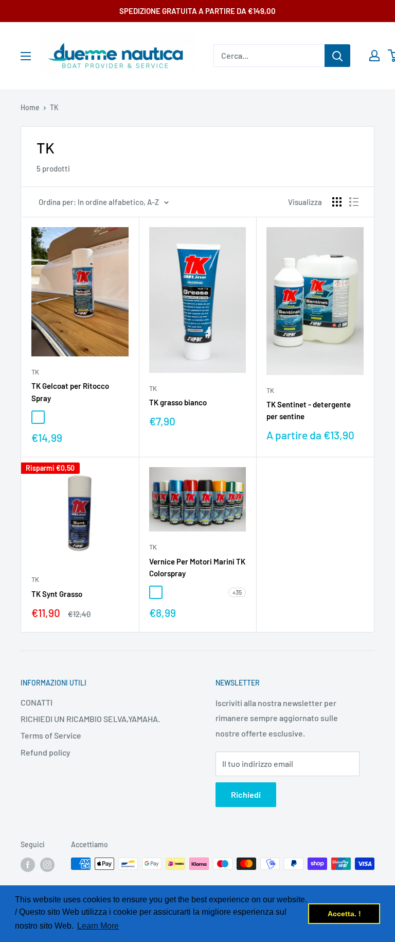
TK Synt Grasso (56, 593)
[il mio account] (374, 55)
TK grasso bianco (178, 402)
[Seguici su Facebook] (28, 865)
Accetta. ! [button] (344, 914)
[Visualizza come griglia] (337, 202)
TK (54, 107)
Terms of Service (51, 735)
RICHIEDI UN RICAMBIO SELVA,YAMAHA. (90, 719)
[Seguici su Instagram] (47, 865)
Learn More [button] (98, 925)
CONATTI (36, 702)
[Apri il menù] (26, 56)
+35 (237, 592)
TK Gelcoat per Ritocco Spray (70, 391)
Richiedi (246, 794)
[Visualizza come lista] (353, 202)
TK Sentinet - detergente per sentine (308, 410)
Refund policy (45, 752)
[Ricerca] (337, 55)
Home (30, 107)
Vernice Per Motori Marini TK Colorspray (197, 567)
